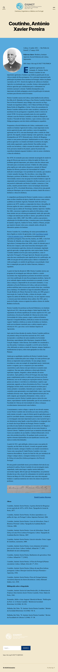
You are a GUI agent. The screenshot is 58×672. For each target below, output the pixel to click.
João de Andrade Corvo (15, 236)
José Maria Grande (42, 234)
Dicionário (11, 668)
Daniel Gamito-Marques (42, 497)
